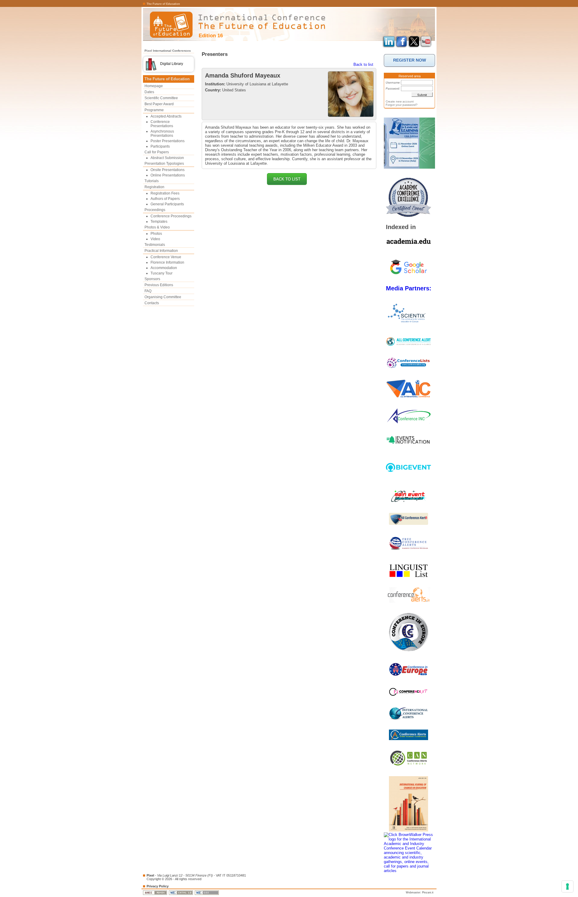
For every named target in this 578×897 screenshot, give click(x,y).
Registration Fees (165, 193)
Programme (154, 110)
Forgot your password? (402, 104)
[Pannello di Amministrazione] (155, 892)
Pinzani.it (428, 892)
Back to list (363, 64)
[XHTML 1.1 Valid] (181, 892)
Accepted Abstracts (166, 116)
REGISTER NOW (409, 60)
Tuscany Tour (161, 273)
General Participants (167, 204)
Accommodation (164, 268)
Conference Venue (166, 257)
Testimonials (154, 245)
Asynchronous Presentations (162, 133)
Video (155, 239)
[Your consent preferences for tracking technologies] (567, 886)
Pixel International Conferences (167, 50)
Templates (159, 221)
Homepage (153, 86)
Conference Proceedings (171, 216)
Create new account (400, 101)
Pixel (150, 875)
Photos (156, 233)
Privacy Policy (158, 886)
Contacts (151, 303)
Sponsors (152, 279)
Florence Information (167, 262)
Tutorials (151, 181)
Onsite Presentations (168, 170)
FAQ (147, 291)
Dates (149, 92)
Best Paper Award (159, 104)
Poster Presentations (168, 141)
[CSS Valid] (207, 892)
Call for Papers (156, 152)
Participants (160, 146)
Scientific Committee (161, 98)
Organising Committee (162, 297)
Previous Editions (158, 285)
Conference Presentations (162, 124)
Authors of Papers (165, 199)
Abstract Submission (167, 158)
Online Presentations (168, 175)
